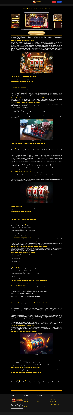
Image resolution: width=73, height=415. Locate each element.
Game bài (44, 4)
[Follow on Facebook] (51, 404)
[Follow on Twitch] (58, 404)
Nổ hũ (40, 4)
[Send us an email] (54, 404)
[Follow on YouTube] (57, 404)
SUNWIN (28, 4)
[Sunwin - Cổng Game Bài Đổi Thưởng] (36, 2)
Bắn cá (36, 4)
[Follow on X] (52, 404)
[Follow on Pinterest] (55, 404)
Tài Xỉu (32, 4)
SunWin (12, 403)
